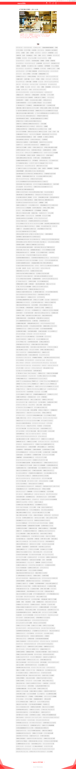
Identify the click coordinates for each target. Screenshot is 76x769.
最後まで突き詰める (21, 738)
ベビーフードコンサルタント (37, 92)
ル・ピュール (53, 362)
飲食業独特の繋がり (38, 699)
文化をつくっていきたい (47, 562)
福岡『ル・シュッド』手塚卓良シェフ (49, 383)
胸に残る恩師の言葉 (40, 284)
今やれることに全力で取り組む (51, 741)
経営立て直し (35, 213)
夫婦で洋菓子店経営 (32, 467)
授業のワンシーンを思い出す (48, 439)
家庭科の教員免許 (37, 449)
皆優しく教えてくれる (21, 418)
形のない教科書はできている (46, 305)
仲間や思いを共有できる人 (50, 691)
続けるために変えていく (22, 446)
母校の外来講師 (32, 446)
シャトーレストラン (43, 58)
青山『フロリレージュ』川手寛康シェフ (25, 386)
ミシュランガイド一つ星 (22, 402)
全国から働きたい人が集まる (36, 691)
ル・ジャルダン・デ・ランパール (37, 541)
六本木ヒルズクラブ (32, 557)
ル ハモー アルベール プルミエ (48, 628)
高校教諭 (56, 168)
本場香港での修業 (37, 454)
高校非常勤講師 (20, 171)
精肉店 (18, 66)
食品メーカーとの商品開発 (39, 465)
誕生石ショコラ (46, 352)
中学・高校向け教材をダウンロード (61, 0)
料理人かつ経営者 (46, 489)
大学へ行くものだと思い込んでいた (50, 278)
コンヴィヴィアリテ (21, 391)
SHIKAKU (40, 425)
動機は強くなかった (21, 441)
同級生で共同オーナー (45, 649)
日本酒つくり (46, 704)
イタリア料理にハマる (21, 341)
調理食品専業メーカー (44, 73)
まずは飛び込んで (46, 580)
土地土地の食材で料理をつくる (42, 686)
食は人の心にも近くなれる (35, 675)
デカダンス (19, 444)
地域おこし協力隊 (31, 155)
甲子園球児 (35, 160)
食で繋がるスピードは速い (22, 714)
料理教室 (19, 58)
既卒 (35, 136)
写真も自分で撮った (49, 591)
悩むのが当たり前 (20, 683)
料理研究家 (51, 52)
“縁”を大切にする (43, 160)
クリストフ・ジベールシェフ (39, 423)
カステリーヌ (20, 643)
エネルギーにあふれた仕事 (48, 544)
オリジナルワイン (55, 257)
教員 (56, 47)
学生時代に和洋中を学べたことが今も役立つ (38, 221)
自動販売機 (30, 491)
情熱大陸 (37, 538)
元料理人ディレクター (53, 394)
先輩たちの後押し (20, 680)
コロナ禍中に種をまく (35, 712)
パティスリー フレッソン (44, 441)
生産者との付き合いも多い (36, 270)
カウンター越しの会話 (31, 431)
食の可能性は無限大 (33, 331)
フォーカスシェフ (43, 436)
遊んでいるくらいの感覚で (48, 707)
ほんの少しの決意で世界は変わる (24, 423)
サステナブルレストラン (44, 71)
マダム (30, 515)
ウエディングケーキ (36, 478)
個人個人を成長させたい (37, 462)
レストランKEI (32, 720)
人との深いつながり (49, 633)
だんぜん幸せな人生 (42, 609)
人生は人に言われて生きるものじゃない (25, 265)
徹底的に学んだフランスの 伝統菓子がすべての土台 (47, 110)
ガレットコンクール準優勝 (50, 696)
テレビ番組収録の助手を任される (24, 320)
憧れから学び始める (38, 515)
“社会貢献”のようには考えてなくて (40, 630)
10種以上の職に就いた (44, 341)
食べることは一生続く (40, 517)
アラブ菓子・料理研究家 (32, 71)
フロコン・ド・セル (31, 670)
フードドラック (20, 68)
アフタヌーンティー (21, 415)
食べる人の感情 (20, 665)
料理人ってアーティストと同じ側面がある (26, 336)
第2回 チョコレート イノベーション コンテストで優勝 (28, 420)
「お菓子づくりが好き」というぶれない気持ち (27, 168)
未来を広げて (39, 486)
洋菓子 (23, 52)
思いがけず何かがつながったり (23, 599)
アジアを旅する (31, 633)
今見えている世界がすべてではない (34, 683)
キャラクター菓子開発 (21, 131)
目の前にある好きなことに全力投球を (25, 218)
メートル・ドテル (34, 84)
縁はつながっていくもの (42, 165)
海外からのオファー (46, 712)
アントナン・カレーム (45, 641)
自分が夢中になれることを (35, 489)
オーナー (19, 84)
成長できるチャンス (34, 735)
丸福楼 (51, 481)
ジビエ (35, 197)
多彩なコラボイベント (35, 672)
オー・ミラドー (36, 268)
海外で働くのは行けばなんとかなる (52, 357)
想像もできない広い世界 (50, 738)
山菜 (24, 55)
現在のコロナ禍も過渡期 (52, 373)
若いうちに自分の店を (21, 662)
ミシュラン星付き (47, 102)
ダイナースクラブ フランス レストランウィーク (27, 436)
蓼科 (46, 202)
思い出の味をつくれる (48, 368)
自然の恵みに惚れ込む (37, 150)
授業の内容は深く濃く (21, 318)
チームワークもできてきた (22, 578)
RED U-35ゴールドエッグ (51, 601)
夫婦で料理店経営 (34, 142)
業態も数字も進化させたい (33, 323)
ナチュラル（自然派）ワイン (33, 649)
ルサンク (44, 365)
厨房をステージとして (21, 646)
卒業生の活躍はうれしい (22, 378)
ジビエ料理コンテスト (34, 205)
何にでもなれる (20, 717)
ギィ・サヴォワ (20, 362)
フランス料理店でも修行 (42, 252)
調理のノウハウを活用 (37, 733)
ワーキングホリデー (30, 360)
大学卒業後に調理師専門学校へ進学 (24, 299)
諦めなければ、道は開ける (22, 142)
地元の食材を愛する (55, 197)
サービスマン (51, 97)
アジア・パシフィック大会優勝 (51, 152)
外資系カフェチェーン (21, 76)
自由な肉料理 (30, 538)
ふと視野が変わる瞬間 (51, 693)
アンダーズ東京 (20, 368)
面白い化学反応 (47, 404)
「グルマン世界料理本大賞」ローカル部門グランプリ (47, 113)
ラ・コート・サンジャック (40, 334)
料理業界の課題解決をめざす (40, 394)
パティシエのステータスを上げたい (45, 643)
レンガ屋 (19, 268)
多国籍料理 (36, 68)
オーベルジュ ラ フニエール (34, 628)
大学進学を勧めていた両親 (48, 449)
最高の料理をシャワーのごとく (23, 302)
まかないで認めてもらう (22, 221)
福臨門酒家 (19, 457)
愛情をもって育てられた (48, 399)
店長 (40, 168)
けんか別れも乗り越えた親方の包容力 (25, 247)
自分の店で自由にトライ (22, 696)
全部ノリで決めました (53, 651)
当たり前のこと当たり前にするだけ (38, 347)
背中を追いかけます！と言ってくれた (51, 486)
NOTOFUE (44, 604)
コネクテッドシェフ (52, 389)
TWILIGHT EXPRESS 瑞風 (22, 554)
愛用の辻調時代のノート (22, 549)
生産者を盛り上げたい (36, 725)
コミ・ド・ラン (20, 152)
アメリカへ (54, 588)
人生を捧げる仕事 (51, 105)
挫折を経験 (38, 215)
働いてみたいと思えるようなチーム (42, 312)
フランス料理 (20, 50)
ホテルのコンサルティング (30, 643)
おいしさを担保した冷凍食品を (35, 570)
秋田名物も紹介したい (44, 320)
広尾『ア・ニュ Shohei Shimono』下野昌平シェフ (27, 381)
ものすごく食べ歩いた (21, 339)
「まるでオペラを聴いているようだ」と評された (37, 255)
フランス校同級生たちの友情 (49, 249)
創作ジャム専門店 (20, 215)
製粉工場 (19, 55)
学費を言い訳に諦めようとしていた (36, 289)
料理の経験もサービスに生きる (43, 617)
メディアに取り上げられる (43, 701)
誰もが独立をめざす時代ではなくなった (25, 573)
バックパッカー (39, 633)
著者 (40, 55)
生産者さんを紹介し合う (34, 567)
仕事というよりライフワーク (23, 657)
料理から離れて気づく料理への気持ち (40, 344)
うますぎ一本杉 (51, 604)
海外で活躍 (29, 81)
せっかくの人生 (38, 654)
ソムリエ (41, 81)
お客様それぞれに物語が (22, 528)
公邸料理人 (45, 139)
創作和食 (33, 252)
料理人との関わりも (47, 412)
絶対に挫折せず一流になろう (23, 399)
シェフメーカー (32, 376)
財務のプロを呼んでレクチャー (51, 462)
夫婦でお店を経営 (43, 331)
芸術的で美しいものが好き (22, 326)
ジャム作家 (51, 213)
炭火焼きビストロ (55, 63)
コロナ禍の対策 (40, 336)
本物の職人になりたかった (22, 722)
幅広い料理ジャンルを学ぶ (41, 573)
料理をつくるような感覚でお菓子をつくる (45, 444)
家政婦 (47, 60)
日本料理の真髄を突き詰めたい (23, 257)
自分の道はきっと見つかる (44, 294)
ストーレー (28, 368)
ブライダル (43, 68)
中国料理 (50, 55)
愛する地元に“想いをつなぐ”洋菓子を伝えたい (45, 247)
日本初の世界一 (20, 100)
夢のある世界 (48, 699)
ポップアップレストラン (52, 494)
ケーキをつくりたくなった (36, 722)
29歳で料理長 (45, 575)
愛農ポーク (19, 228)
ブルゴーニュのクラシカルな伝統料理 (49, 499)
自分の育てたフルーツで (53, 609)
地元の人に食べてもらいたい (23, 636)
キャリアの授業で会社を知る (34, 730)
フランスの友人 (20, 699)
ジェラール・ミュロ (40, 360)
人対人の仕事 (51, 431)
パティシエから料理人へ (22, 483)
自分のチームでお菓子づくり (50, 657)
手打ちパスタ (48, 515)
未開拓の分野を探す (21, 591)
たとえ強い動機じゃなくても (51, 473)
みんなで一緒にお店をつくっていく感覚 (41, 512)
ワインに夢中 (33, 507)
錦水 (23, 601)
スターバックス (20, 746)
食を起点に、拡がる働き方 (51, 50)
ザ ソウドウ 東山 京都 (21, 428)
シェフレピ (37, 391)
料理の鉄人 (44, 397)
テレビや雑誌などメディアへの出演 (24, 465)
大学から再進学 (52, 496)
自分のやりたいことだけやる (46, 142)
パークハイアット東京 (21, 557)
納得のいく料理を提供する (22, 559)
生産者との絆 (55, 312)
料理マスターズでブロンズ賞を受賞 (50, 310)
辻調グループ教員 (20, 315)
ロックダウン (32, 404)
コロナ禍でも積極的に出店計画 (23, 462)
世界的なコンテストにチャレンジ (24, 749)
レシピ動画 (44, 391)
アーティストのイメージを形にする (50, 578)
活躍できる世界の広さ (21, 397)
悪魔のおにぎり (20, 94)
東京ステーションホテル (22, 502)
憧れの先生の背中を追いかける (23, 305)
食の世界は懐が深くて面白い (23, 118)
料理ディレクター (51, 68)
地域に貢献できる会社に (22, 570)
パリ (39, 397)
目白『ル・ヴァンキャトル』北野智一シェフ (37, 389)
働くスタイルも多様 (42, 431)
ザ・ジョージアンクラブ (48, 554)
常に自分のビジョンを (42, 496)
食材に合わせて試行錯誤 (35, 559)
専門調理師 (47, 66)
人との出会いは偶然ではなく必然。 (44, 176)
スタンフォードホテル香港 (48, 454)
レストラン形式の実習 (28, 615)
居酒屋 (46, 126)
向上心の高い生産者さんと (52, 583)
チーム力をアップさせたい (47, 420)
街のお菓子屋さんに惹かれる (23, 139)
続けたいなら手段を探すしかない (24, 470)
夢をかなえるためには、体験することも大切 (37, 131)
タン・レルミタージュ (21, 352)
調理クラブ (19, 531)
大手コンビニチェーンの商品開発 (24, 207)
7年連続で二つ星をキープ (22, 583)
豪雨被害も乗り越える (36, 249)
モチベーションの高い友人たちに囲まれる (50, 265)
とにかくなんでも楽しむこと (23, 725)
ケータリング (56, 55)
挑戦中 (27, 100)
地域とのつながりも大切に (36, 179)
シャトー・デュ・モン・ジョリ (50, 418)
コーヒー (34, 87)
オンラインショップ (21, 491)
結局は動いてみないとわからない (34, 580)
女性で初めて (20, 312)
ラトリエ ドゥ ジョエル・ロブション (51, 717)
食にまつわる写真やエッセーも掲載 (24, 594)
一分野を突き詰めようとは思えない (24, 575)
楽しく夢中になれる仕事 (22, 515)
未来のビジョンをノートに (33, 659)
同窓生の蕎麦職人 (39, 696)
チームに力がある (20, 431)
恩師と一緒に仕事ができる (33, 533)
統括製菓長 (48, 87)
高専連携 (40, 136)
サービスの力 (20, 617)
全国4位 (51, 523)
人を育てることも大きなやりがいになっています (27, 202)
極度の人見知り (37, 575)
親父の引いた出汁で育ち (22, 704)
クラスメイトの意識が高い (40, 491)
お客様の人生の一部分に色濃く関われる (25, 504)
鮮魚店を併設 (31, 638)
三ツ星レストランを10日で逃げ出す (24, 370)
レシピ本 (28, 87)
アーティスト (19, 47)
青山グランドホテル (32, 425)
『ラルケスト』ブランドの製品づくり (25, 407)
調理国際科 (50, 168)
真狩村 (54, 150)
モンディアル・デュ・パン (22, 751)
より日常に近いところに (51, 670)
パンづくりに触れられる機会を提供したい (43, 184)
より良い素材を (42, 402)
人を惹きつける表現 (21, 659)
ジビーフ (55, 226)
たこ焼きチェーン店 (32, 66)
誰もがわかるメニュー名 (35, 578)
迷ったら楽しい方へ (38, 552)
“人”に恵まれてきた (54, 160)
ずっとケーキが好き (34, 349)
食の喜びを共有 (34, 546)
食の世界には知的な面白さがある (52, 223)
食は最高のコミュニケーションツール (25, 520)
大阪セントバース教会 (36, 625)
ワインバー (19, 73)
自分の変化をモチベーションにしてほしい (38, 378)
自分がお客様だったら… (47, 428)
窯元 (36, 55)
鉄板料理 (53, 60)
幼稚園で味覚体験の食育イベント (24, 160)
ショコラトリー (29, 68)
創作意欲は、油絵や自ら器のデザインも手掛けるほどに (28, 236)
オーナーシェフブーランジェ (23, 179)
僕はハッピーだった (51, 284)
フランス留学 (51, 94)
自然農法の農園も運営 (21, 688)
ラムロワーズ (36, 499)
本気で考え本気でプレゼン (31, 665)
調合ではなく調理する (47, 730)
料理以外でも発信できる (43, 115)
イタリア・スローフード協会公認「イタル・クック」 (41, 163)
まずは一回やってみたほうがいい (32, 144)
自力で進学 (56, 184)
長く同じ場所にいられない (22, 349)
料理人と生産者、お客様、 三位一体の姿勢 (50, 108)
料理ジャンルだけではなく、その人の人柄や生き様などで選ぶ (30, 192)
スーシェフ (49, 79)
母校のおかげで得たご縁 (22, 675)
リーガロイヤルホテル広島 (35, 554)
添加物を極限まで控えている (29, 176)
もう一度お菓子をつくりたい (45, 467)
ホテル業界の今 (28, 454)
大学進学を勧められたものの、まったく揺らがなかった (28, 239)
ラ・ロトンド (20, 494)
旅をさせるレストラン (21, 638)
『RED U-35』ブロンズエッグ (48, 709)
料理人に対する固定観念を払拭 (49, 714)
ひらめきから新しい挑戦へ (36, 100)
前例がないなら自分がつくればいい (42, 520)
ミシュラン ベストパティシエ (43, 720)
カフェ (44, 55)
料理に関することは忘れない (43, 318)
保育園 (22, 87)
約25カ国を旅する (50, 541)
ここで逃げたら (41, 693)
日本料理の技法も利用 (33, 341)
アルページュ (49, 360)
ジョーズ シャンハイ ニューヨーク (24, 460)
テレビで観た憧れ (20, 307)
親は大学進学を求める (47, 315)
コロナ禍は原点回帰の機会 (46, 328)
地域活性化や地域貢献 (21, 525)
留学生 (44, 168)
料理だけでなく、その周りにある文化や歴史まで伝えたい (29, 121)
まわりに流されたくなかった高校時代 (25, 97)
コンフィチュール (30, 215)
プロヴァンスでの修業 (34, 549)
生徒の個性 (54, 452)
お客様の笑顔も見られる (52, 465)
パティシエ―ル (56, 87)
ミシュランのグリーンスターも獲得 (24, 622)
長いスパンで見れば (51, 536)
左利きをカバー (55, 299)
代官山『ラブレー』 (21, 389)
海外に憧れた (54, 538)
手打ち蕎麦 (35, 73)
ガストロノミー (48, 92)
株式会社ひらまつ (32, 397)
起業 (50, 129)
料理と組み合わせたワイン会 (23, 588)
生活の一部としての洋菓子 (48, 675)
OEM (50, 131)
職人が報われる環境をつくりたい (24, 512)
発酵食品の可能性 (30, 651)
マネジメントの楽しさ (53, 347)
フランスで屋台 (29, 699)
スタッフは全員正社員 (21, 567)
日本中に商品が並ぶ (37, 207)
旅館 (50, 58)
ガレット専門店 (27, 73)
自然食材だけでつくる (21, 328)
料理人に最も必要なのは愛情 (51, 147)
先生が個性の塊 (32, 318)
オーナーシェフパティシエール (23, 478)
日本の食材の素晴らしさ (29, 457)
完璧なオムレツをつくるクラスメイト (47, 531)
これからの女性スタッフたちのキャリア (25, 486)
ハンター (41, 260)
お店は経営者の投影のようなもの (24, 612)
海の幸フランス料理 (39, 307)
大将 (44, 559)
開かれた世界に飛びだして (22, 544)
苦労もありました (48, 100)
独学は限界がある (20, 433)
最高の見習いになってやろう (23, 270)
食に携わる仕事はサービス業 (23, 439)
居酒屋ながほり (40, 601)
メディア (45, 52)
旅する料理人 (31, 686)
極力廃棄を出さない (31, 496)
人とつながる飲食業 (32, 693)
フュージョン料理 (32, 58)
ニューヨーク (31, 562)
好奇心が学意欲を (20, 678)
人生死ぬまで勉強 (52, 586)
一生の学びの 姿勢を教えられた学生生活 (25, 110)
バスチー (19, 210)
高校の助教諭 (53, 528)
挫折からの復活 (32, 281)
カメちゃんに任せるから (22, 376)
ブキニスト (28, 362)
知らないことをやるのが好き (40, 622)
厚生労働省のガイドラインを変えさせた (49, 205)
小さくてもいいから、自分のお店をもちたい (26, 115)
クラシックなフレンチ (37, 368)
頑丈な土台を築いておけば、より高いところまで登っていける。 (30, 234)
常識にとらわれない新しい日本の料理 (25, 654)
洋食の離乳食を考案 (46, 157)
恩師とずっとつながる (35, 709)
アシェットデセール (37, 418)
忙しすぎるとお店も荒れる (47, 510)
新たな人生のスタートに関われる (36, 483)
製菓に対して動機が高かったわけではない (35, 244)
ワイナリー (38, 52)
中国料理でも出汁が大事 (50, 173)
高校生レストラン (41, 155)
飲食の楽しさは (40, 670)
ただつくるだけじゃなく (54, 662)
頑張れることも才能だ (32, 441)
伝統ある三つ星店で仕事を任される (24, 291)
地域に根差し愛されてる (46, 659)
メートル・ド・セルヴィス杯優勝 (50, 612)
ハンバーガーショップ (30, 63)
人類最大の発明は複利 (44, 607)
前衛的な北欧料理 (20, 651)
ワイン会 (19, 517)
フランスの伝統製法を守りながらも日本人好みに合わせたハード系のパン (32, 181)
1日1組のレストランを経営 (46, 549)
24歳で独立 (46, 683)
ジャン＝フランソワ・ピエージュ (24, 365)
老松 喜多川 (28, 601)
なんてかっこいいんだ (53, 615)
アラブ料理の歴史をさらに (53, 594)
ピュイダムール (55, 441)
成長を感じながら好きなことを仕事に (41, 475)
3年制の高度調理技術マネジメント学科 (25, 728)
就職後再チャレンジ (45, 144)
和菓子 (32, 52)
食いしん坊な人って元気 (52, 517)
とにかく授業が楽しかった (42, 339)
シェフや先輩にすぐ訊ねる (50, 415)
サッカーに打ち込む (21, 334)
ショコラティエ (20, 63)
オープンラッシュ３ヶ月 (34, 662)
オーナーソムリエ (20, 649)
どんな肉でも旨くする (46, 226)
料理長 (38, 79)
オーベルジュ (41, 50)
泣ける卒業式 (35, 305)
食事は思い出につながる (22, 289)
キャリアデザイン (28, 186)
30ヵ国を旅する (20, 609)
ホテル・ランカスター (21, 720)
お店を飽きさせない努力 (22, 355)
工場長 (18, 89)
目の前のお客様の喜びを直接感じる (24, 136)
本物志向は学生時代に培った (34, 352)
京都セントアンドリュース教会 (23, 625)
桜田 (34, 601)
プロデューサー (37, 47)
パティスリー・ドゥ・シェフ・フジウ (34, 717)
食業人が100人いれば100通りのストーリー (43, 186)
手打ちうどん (39, 126)
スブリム (45, 433)
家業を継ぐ (45, 210)
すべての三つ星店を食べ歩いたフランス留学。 (26, 231)
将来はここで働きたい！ (44, 410)
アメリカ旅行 (54, 607)
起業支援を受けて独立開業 (34, 525)
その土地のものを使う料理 (36, 326)
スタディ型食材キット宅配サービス (24, 394)
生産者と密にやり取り (52, 402)
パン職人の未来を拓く (38, 746)
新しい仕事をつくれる (42, 596)
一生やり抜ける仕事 (29, 312)
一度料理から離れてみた (39, 291)
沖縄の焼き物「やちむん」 (22, 134)
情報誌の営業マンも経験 (22, 284)
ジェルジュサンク (36, 365)
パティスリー (25, 89)
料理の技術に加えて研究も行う (42, 728)
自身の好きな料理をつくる (22, 510)
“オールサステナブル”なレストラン (40, 620)
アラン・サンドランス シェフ (41, 218)
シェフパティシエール (30, 165)
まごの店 (47, 299)
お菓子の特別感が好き (21, 102)
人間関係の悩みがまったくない (23, 743)
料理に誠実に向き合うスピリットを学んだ (26, 126)
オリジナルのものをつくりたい (47, 323)
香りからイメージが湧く (35, 544)
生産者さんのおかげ (35, 604)
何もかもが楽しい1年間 (31, 609)
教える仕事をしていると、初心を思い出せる (35, 171)
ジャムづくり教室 (46, 215)
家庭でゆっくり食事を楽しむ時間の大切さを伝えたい (28, 123)
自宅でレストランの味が (34, 328)
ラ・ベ (29, 418)
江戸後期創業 (38, 210)
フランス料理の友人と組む (22, 701)
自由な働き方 (26, 546)
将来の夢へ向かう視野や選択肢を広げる (25, 189)
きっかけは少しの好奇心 (54, 242)
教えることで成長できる (51, 302)
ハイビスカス (42, 557)
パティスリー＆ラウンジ (33, 641)
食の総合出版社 (36, 60)
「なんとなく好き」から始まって (24, 475)
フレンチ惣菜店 (55, 66)
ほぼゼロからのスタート (29, 444)
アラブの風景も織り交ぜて (39, 594)
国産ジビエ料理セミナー (22, 205)
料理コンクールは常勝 (38, 299)
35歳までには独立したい (22, 565)
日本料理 (34, 50)
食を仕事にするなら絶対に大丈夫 (34, 315)
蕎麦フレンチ (33, 701)
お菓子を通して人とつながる (50, 722)
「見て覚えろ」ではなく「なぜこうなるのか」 (27, 373)
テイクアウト (48, 336)
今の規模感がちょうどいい (41, 504)
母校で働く (55, 467)
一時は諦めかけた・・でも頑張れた (24, 105)
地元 (31, 89)
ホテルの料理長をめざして (22, 452)
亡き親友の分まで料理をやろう (30, 531)
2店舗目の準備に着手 (21, 323)
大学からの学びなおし (36, 139)
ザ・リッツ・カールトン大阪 (23, 410)
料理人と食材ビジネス (38, 147)
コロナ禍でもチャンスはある (38, 536)
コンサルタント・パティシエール (24, 357)
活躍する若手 (20, 79)
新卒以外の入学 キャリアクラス (50, 134)
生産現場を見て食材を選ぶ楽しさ (24, 630)
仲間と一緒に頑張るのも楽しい (47, 349)
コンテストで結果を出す (22, 523)
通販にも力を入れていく (49, 470)
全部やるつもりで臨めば (22, 741)
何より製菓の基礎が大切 (28, 210)
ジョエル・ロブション (21, 686)
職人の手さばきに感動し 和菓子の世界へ (25, 113)
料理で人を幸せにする (42, 688)
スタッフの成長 (37, 680)
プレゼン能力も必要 (49, 733)
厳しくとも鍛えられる (36, 399)
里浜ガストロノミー (21, 633)
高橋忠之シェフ (49, 307)
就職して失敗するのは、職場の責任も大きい (44, 200)
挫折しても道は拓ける (21, 641)
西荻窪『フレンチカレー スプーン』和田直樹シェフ (28, 383)
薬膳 (43, 87)
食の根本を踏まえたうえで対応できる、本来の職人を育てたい (30, 173)
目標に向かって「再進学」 (40, 97)
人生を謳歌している (43, 665)
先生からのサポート (21, 412)
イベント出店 (20, 596)
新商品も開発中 (36, 94)
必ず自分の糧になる (21, 538)
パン (56, 52)
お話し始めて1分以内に (30, 617)
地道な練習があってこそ (22, 489)
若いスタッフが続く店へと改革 (23, 213)
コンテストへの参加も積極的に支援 (35, 415)
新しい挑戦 (39, 404)
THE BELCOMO (47, 425)
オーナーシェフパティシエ (52, 76)
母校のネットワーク (35, 439)
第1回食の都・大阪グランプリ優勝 (49, 599)
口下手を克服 (50, 491)
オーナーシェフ (41, 76)
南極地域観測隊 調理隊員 (48, 47)
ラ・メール (28, 310)
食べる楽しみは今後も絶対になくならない (44, 276)
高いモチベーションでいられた (34, 412)
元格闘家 (32, 583)
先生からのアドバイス (21, 730)
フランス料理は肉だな (35, 510)
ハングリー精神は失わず (36, 657)
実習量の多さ (54, 410)
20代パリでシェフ (33, 402)
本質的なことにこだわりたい (23, 604)
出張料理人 (40, 66)
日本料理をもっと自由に (35, 714)
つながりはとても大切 (46, 672)
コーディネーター (28, 47)
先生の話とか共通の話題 (41, 651)
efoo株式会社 (30, 391)
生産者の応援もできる (21, 467)
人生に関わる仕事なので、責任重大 (24, 197)
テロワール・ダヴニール (22, 404)
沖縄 (39, 507)
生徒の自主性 (20, 454)
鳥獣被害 (41, 202)
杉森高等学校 (20, 449)
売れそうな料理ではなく (47, 507)
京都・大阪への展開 (45, 588)
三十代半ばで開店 (36, 599)
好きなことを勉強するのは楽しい (24, 499)
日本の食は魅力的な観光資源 (42, 638)
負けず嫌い (43, 94)
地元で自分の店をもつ (21, 562)
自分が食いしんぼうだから (45, 546)
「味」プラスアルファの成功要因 (24, 286)
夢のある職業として (42, 446)
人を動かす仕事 (47, 452)
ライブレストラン (20, 71)
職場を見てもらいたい (49, 646)
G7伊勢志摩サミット (37, 310)
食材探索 (19, 546)
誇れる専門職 (34, 410)
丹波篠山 (31, 696)
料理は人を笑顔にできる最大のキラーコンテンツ (27, 607)
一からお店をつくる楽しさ (22, 672)
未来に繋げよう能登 (21, 693)
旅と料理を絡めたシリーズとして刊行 (35, 591)
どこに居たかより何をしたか (41, 407)
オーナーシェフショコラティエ (51, 81)
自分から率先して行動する (46, 533)
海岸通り (47, 636)
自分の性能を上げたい (37, 743)
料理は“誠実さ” (50, 155)
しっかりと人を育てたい (22, 473)
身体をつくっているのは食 (22, 691)
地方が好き (52, 252)
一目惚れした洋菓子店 (48, 136)
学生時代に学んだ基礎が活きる (35, 473)
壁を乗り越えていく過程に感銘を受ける (25, 194)
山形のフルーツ (43, 213)
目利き (30, 147)
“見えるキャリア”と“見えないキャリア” (44, 194)
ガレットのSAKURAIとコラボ (23, 707)
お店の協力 (19, 615)
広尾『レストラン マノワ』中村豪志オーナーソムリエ (47, 386)
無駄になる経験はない (43, 528)
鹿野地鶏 (38, 562)
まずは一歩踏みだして (21, 297)
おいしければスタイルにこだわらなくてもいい (26, 294)
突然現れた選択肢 (20, 244)
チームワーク (29, 680)
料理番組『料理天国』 (37, 357)
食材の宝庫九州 (49, 234)
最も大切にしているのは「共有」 (24, 586)
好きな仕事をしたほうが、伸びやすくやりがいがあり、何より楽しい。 (32, 242)
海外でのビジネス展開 (21, 147)
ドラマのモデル (41, 297)
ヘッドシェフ (28, 746)
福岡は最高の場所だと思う (39, 105)
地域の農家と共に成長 (43, 197)
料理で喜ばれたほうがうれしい (23, 344)
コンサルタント (43, 84)
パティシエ (55, 79)
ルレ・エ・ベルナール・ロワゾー (34, 433)
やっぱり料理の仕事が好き (52, 291)
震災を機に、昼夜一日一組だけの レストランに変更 (28, 108)
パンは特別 (50, 751)
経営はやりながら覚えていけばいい (44, 678)
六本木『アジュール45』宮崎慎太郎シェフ (49, 381)
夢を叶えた (28, 94)
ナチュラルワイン (44, 567)
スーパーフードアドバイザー (23, 92)
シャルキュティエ (52, 84)
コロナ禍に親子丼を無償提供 (35, 704)
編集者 (42, 60)
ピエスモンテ (55, 641)
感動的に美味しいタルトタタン (50, 326)
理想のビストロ (42, 373)
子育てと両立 (37, 157)
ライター (28, 60)
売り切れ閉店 (43, 662)
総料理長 (35, 81)
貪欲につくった (32, 339)
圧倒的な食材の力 (47, 150)
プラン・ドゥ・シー (21, 425)
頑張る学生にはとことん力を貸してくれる (38, 129)
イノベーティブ (55, 71)
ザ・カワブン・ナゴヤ (33, 481)
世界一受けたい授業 (45, 538)
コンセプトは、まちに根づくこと (37, 565)
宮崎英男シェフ (20, 310)
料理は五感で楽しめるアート (23, 252)
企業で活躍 (27, 79)
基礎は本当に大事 (33, 528)
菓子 (28, 52)
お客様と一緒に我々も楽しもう (39, 586)
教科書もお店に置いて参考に (23, 347)
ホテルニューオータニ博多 (36, 452)
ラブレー (31, 502)
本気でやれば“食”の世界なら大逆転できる (26, 273)
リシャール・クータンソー (41, 615)
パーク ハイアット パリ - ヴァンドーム (41, 362)
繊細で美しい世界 (37, 612)
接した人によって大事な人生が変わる (25, 200)
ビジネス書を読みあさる (43, 281)
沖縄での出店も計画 (37, 470)
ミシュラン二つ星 (20, 255)
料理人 (43, 79)
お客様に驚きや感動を (21, 331)
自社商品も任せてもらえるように (24, 733)
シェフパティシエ (20, 81)
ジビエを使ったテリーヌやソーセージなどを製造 (27, 260)
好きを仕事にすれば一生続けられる (24, 184)
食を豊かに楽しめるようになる (23, 667)
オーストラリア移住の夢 (35, 134)
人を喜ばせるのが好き (50, 565)
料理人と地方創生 (32, 76)
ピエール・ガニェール (53, 365)
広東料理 (19, 176)
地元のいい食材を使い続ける (37, 636)
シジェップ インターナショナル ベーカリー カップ (43, 749)
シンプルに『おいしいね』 (33, 428)
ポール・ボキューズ (46, 268)
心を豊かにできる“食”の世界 (43, 273)
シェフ (33, 79)
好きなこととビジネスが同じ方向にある (50, 239)
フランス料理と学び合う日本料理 (24, 278)
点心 (39, 87)
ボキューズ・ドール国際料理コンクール (34, 152)
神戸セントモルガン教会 (49, 625)
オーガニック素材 (32, 688)
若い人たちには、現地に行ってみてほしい (26, 226)
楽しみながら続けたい (54, 630)
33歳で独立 (35, 320)
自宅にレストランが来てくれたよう (40, 286)
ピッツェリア (47, 63)
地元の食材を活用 (20, 496)
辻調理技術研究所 (37, 278)
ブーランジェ (26, 84)
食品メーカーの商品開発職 (48, 725)
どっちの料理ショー (53, 331)
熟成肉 (38, 226)
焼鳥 (58, 68)
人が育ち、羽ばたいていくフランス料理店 (47, 376)
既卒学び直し (51, 446)
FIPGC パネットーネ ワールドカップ (37, 751)
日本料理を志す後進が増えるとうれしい (40, 257)
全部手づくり (20, 144)
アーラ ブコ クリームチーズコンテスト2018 (38, 523)
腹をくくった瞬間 (20, 670)
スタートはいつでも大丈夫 (22, 507)
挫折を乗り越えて (38, 370)
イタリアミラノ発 (48, 746)
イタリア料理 (27, 50)
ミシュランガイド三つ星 (49, 743)
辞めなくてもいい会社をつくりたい (24, 552)
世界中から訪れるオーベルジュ (23, 150)
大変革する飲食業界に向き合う (23, 263)
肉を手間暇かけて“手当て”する (44, 228)
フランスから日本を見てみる (52, 260)
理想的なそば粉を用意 (36, 707)
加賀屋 (18, 601)
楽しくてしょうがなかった (22, 541)
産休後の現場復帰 (20, 580)
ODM (54, 131)
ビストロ (25, 58)
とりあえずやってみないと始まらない (25, 276)
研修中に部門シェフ (29, 494)
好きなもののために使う (49, 654)
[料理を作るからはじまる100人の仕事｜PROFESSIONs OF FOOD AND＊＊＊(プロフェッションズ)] (22, 3)
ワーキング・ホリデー (21, 628)
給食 (18, 87)
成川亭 (24, 268)
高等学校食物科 (28, 449)
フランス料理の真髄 (21, 155)
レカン (29, 268)
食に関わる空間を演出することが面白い (39, 118)
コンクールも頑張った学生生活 (35, 102)
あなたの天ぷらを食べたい (22, 712)
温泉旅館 (24, 66)
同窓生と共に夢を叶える (22, 129)
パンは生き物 (20, 186)
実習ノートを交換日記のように (23, 536)
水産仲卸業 (39, 63)
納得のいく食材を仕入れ (52, 557)
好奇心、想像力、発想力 (49, 207)
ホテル (18, 52)
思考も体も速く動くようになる (35, 741)
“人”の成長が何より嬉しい (22, 163)
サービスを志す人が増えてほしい (24, 620)
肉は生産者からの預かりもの (30, 228)
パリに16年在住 (20, 360)
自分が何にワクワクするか (22, 735)
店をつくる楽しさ (39, 502)
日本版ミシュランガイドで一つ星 (41, 460)
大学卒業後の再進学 (40, 583)
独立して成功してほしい (48, 680)
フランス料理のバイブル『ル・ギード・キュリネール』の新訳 (30, 223)
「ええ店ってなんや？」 (22, 281)
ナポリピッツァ (20, 165)
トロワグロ (53, 683)
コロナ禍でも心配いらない (37, 302)
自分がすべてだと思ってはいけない (35, 738)
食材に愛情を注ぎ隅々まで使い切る (24, 157)
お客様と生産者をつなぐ (28, 517)
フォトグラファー (20, 60)
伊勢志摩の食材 (30, 307)
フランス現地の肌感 (21, 533)
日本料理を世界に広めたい (22, 709)
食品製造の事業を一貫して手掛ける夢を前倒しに (42, 263)
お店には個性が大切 (33, 355)
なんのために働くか (49, 192)
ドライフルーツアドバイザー (40, 89)
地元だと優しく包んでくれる (23, 249)
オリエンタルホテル (44, 481)
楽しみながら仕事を (31, 678)
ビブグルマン (55, 515)
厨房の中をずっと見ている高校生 (35, 646)
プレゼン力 (30, 334)
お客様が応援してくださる (47, 525)
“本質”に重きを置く (45, 735)
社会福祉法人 (30, 55)
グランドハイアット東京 (41, 457)
